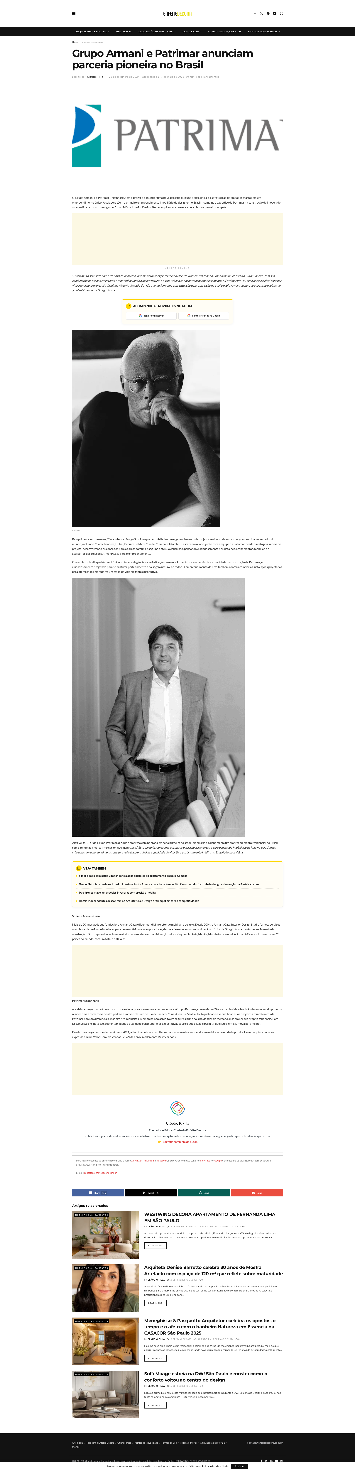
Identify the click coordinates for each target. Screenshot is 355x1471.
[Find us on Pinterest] (268, 13)
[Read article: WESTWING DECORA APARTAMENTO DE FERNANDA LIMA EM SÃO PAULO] (105, 1235)
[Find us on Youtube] (274, 13)
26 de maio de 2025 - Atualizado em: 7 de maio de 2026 (201, 1339)
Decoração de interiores (156, 31)
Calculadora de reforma (212, 1442)
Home (75, 41)
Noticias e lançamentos (224, 31)
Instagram (149, 1160)
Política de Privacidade (146, 1442)
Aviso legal (77, 1442)
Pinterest (205, 1160)
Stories (76, 1446)
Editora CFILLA (175, 1461)
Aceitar (239, 1466)
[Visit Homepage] (177, 13)
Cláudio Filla (95, 76)
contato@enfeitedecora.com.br (100, 1172)
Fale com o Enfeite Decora (100, 1442)
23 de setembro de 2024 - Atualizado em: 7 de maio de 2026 (146, 76)
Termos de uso (169, 1442)
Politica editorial (188, 1442)
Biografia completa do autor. (179, 1141)
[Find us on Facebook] (255, 13)
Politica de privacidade (215, 1466)
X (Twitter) (137, 1160)
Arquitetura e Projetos (92, 31)
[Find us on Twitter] (261, 13)
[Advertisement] (177, 239)
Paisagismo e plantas (263, 31)
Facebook (162, 1160)
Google (218, 1160)
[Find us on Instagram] (281, 13)
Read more (157, 1245)
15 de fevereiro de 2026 (183, 1386)
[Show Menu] (73, 13)
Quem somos (124, 1442)
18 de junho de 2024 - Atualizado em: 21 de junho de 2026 (204, 1226)
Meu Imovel (124, 31)
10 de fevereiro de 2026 (183, 1280)
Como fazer (191, 31)
